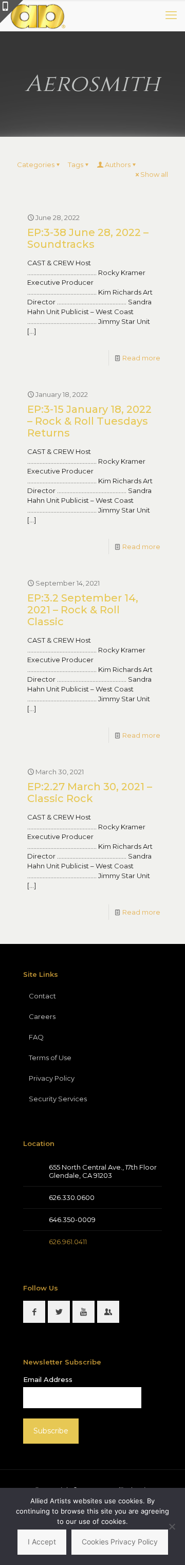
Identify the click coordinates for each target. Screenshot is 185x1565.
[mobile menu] (171, 15)
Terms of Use (50, 1057)
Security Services (58, 1099)
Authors (118, 164)
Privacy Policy (52, 1078)
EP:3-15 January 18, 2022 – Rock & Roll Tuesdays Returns (89, 421)
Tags (75, 164)
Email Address (47, 1379)
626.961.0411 (68, 1242)
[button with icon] (34, 1312)
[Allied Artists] (37, 15)
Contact (42, 996)
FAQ (36, 1037)
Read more (141, 358)
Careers (42, 1016)
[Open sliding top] (11, 11)
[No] (172, 1526)
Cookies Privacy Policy (120, 1541)
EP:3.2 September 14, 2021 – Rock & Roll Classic (82, 610)
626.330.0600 (72, 1197)
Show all (154, 174)
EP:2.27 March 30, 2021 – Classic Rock (89, 792)
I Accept (42, 1541)
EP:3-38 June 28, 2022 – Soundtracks (88, 238)
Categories (35, 164)
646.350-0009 (72, 1219)
